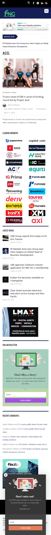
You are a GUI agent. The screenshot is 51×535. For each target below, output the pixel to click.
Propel (23, 109)
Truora (30, 109)
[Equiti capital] (26, 30)
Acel (5, 109)
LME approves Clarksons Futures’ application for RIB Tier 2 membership (29, 266)
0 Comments (41, 109)
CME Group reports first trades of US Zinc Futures (28, 238)
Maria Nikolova (14, 105)
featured (16, 109)
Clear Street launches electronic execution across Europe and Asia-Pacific (27, 293)
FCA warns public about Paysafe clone (32, 424)
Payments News (9, 93)
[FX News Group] (9, 17)
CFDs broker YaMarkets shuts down (32, 444)
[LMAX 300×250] (20, 335)
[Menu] (3, 2)
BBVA (10, 109)
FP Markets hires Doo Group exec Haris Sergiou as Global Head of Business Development (27, 252)
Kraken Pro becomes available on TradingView (27, 279)
